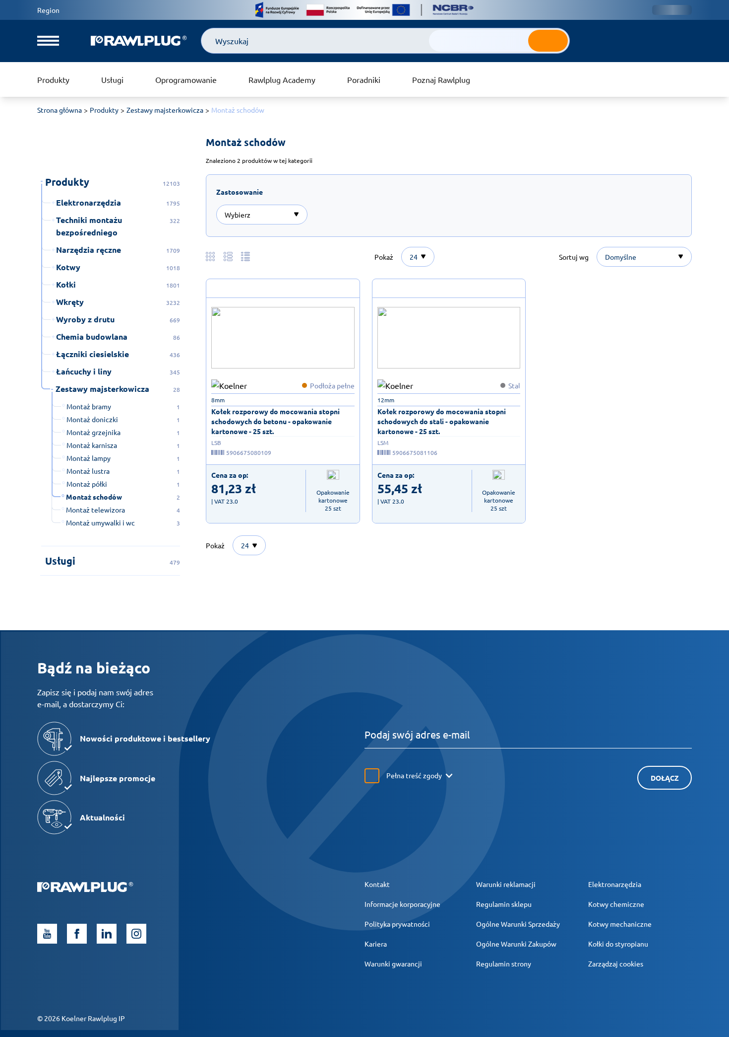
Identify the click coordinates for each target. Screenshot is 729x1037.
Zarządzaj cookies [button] (615, 963)
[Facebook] (77, 934)
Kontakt (377, 884)
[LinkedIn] (107, 934)
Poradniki (363, 79)
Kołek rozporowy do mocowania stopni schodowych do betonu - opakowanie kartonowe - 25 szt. (275, 421)
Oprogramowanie (186, 79)
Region (48, 9)
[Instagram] (136, 934)
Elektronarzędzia (614, 884)
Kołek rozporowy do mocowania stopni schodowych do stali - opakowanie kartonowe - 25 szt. (441, 421)
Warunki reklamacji (506, 884)
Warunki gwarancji (393, 963)
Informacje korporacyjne (402, 903)
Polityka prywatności (397, 923)
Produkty (53, 79)
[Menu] (48, 41)
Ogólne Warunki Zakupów (516, 943)
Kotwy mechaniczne (620, 923)
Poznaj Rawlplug (441, 79)
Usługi (112, 79)
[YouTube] (47, 934)
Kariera (375, 943)
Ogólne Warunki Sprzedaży (518, 923)
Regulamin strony (503, 963)
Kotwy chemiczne (616, 903)
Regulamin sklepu (504, 903)
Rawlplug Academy (281, 79)
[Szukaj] (548, 41)
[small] (283, 337)
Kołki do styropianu (618, 943)
